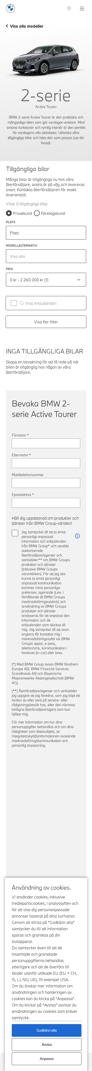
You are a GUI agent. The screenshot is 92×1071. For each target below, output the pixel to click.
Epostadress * (23, 494)
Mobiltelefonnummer (28, 474)
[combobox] (46, 256)
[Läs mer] (77, 536)
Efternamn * (21, 455)
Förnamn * (20, 435)
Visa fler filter (46, 321)
